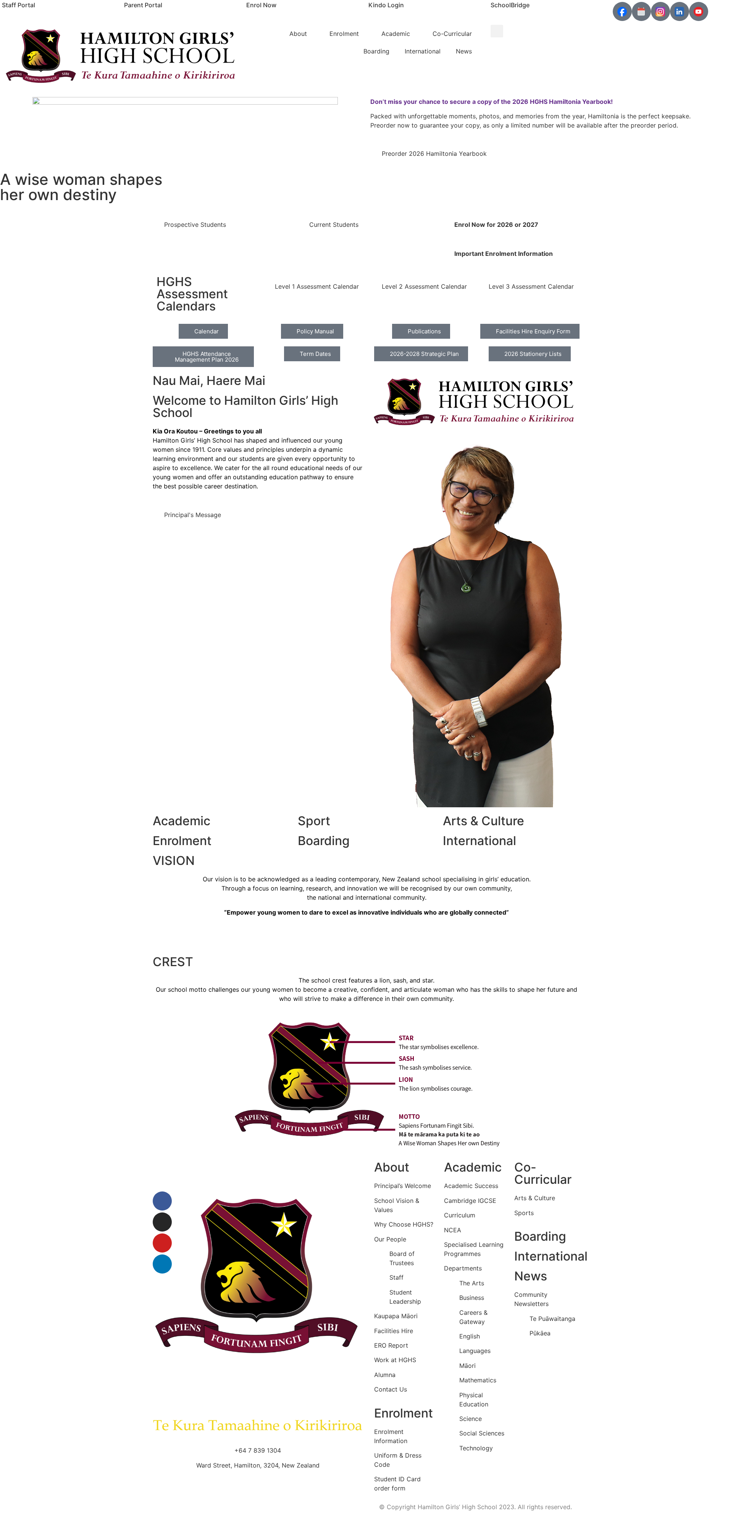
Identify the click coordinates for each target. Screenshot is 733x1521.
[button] (497, 31)
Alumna (385, 1375)
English (469, 1336)
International (423, 51)
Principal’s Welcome (402, 1186)
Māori (467, 1365)
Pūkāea (540, 1333)
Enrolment (344, 33)
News (464, 51)
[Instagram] (162, 1222)
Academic (395, 33)
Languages (475, 1351)
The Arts (471, 1283)
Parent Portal (143, 5)
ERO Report (391, 1345)
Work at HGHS (395, 1360)
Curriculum (459, 1215)
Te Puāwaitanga (552, 1318)
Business (471, 1297)
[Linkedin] (162, 1264)
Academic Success (471, 1186)
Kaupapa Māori (396, 1316)
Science (470, 1418)
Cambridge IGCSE (470, 1200)
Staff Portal (18, 5)
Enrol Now (261, 5)
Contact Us (390, 1389)
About (298, 33)
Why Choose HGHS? (403, 1224)
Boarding (376, 51)
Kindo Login (386, 5)
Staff (396, 1277)
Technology (476, 1448)
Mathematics (477, 1380)
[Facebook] (162, 1201)
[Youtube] (162, 1243)
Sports (524, 1213)
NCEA (452, 1230)
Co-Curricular (452, 33)
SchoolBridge (510, 5)
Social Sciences (481, 1433)
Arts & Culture (534, 1198)
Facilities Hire (393, 1331)
